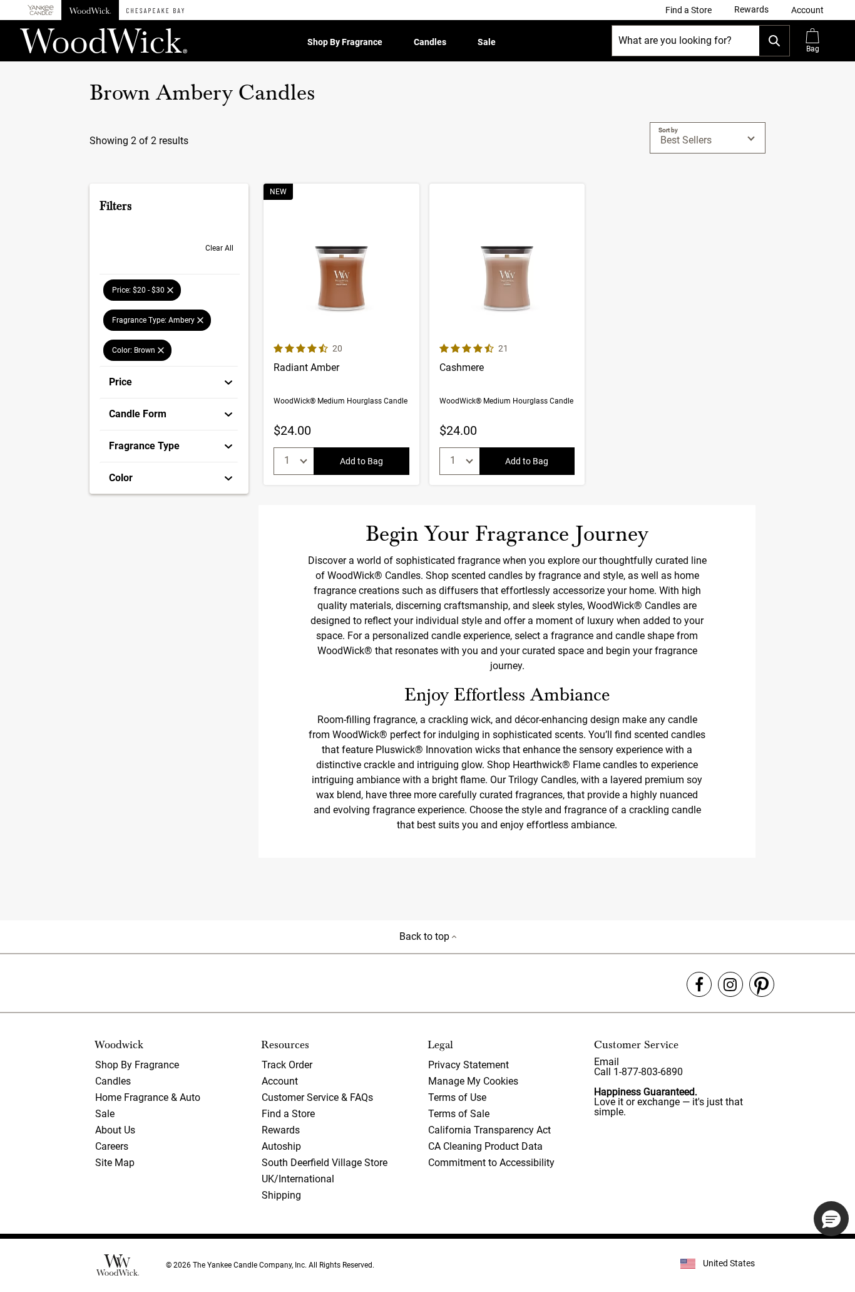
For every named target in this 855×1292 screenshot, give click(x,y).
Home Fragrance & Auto (147, 1097)
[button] (807, 10)
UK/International (298, 1179)
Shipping (281, 1195)
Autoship (281, 1146)
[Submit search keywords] (774, 41)
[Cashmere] (507, 334)
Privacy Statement (468, 1065)
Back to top (425, 936)
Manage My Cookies (473, 1081)
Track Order (287, 1065)
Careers (111, 1146)
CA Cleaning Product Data (485, 1146)
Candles (430, 42)
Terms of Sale (458, 1114)
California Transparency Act (489, 1130)
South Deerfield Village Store (324, 1163)
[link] (688, 10)
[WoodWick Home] (90, 10)
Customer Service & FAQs (317, 1097)
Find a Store (288, 1114)
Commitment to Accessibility (491, 1163)
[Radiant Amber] (341, 334)
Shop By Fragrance (344, 42)
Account (280, 1081)
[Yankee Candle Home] (40, 10)
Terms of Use (457, 1097)
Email (606, 1062)
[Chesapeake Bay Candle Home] (155, 10)
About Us (115, 1130)
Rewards (281, 1130)
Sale (487, 42)
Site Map (115, 1163)
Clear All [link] (219, 248)
